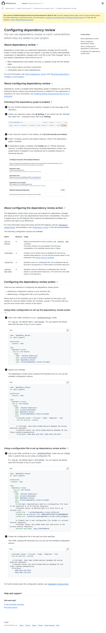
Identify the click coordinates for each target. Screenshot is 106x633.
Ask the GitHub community (15, 604)
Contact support (11, 607)
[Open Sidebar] (2, 8)
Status (34, 625)
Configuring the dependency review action (29, 281)
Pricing (40, 625)
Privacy (27, 625)
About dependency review (20, 44)
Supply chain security (24, 8)
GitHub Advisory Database (45, 257)
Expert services (49, 625)
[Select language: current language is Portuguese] (102, 3)
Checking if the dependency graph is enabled (27, 102)
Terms (21, 625)
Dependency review (40, 227)
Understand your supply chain (43, 8)
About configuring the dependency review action (33, 207)
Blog (57, 625)
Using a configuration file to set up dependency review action (35, 448)
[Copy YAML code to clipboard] (68, 330)
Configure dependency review (66, 8)
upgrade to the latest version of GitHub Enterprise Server (65, 17)
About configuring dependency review (27, 83)
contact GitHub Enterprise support (21, 20)
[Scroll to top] (101, 628)
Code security (9, 8)
